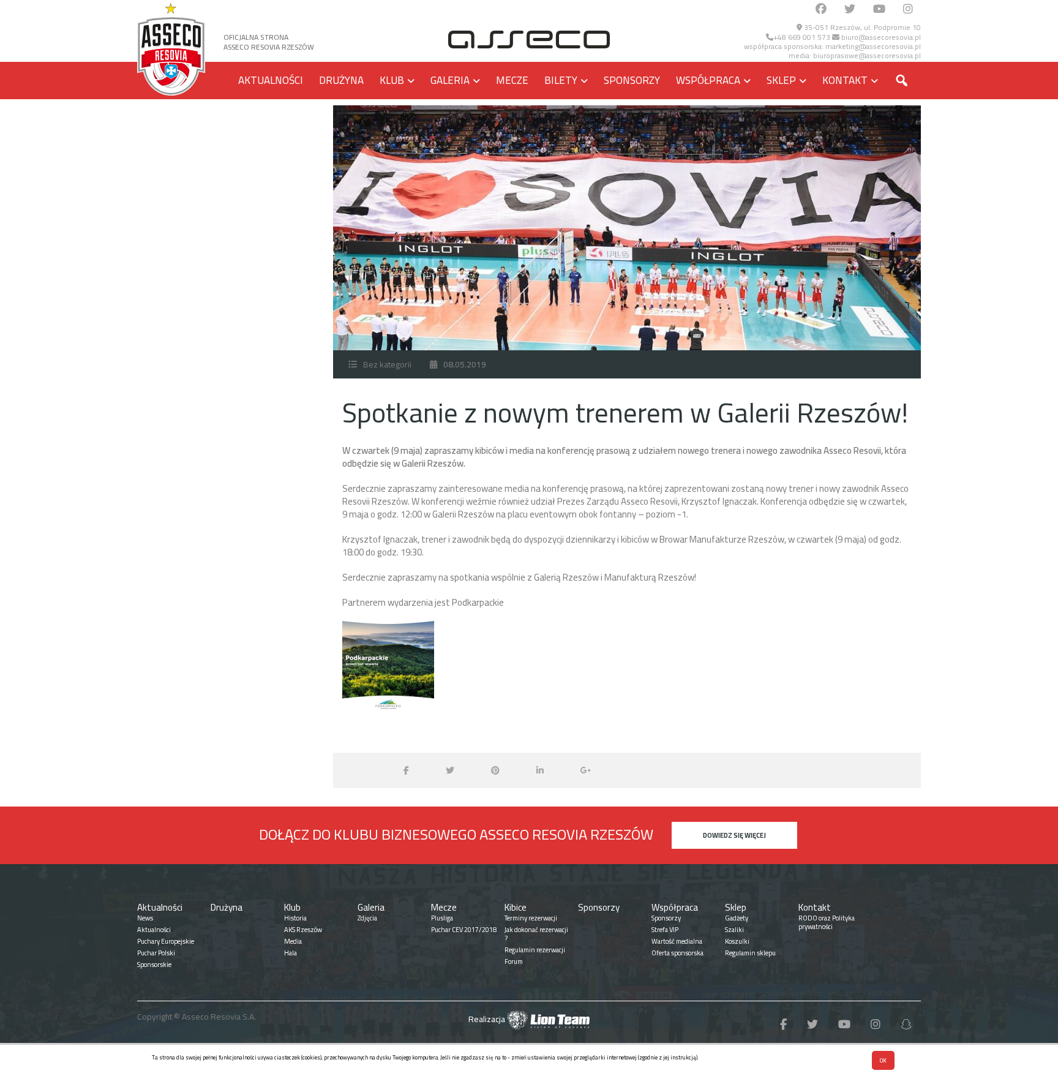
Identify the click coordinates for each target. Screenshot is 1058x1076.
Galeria (450, 80)
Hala (290, 953)
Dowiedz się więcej (734, 835)
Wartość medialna (676, 941)
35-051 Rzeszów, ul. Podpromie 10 (861, 27)
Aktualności (270, 80)
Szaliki (734, 929)
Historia (295, 918)
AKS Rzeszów (303, 929)
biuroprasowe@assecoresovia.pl (867, 55)
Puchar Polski (156, 953)
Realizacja (487, 1019)
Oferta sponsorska (677, 953)
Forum (514, 961)
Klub (392, 80)
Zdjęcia (367, 918)
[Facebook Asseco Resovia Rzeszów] (821, 9)
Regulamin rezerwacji (535, 950)
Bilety (560, 80)
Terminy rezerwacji (531, 918)
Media (293, 941)
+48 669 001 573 (801, 37)
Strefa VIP (664, 929)
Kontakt (845, 80)
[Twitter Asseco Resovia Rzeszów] (849, 9)
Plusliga (442, 918)
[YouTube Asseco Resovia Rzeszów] (879, 9)
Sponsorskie (154, 964)
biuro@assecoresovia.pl (880, 37)
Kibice (516, 907)
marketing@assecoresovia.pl (873, 46)
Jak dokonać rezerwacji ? (536, 933)
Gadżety (736, 918)
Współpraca (708, 80)
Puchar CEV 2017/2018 (464, 929)
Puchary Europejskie (165, 941)
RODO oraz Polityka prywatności (826, 922)
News (145, 918)
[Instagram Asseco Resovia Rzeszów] (908, 9)
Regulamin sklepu (750, 953)
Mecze (512, 80)
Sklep (781, 80)
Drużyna (341, 80)
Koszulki (737, 941)
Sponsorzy (632, 80)
